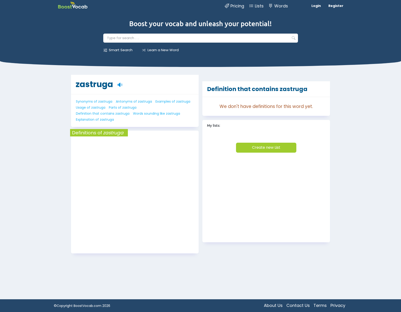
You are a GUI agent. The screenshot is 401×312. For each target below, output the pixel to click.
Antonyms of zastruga (134, 101)
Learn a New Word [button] (163, 49)
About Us (273, 305)
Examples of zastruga (172, 101)
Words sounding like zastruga (156, 113)
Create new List (266, 147)
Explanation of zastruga (95, 119)
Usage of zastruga (90, 107)
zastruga (94, 84)
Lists (259, 6)
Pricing (237, 6)
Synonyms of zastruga (94, 101)
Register (335, 5)
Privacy (337, 305)
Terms (320, 305)
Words (281, 6)
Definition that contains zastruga (102, 113)
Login (316, 5)
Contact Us (298, 305)
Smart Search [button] (121, 49)
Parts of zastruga (122, 107)
